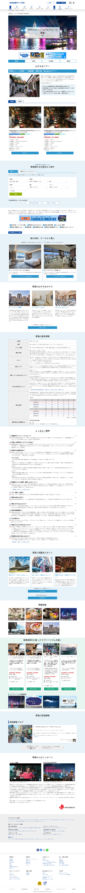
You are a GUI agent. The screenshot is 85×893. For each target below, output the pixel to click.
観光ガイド (11, 837)
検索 (16, 194)
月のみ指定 (13, 190)
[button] (61, 3)
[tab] (16, 61)
